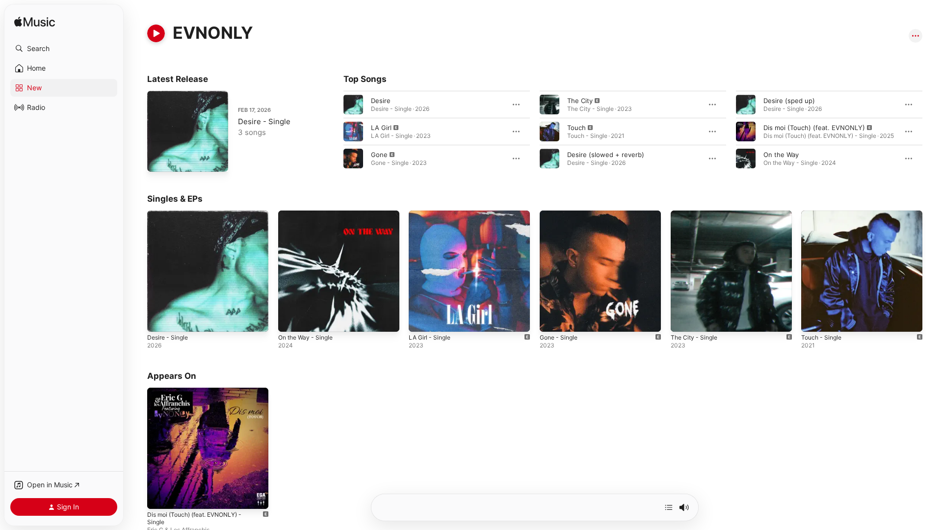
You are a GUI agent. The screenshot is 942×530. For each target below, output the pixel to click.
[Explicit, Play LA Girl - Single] (421, 319)
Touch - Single (823, 214)
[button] (64, 48)
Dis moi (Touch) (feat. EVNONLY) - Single (200, 395)
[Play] (156, 33)
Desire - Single (264, 121)
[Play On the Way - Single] (290, 319)
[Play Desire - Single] (159, 159)
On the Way (781, 155)
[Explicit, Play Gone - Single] (552, 319)
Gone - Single (561, 214)
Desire (381, 101)
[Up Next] (669, 507)
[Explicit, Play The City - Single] (683, 319)
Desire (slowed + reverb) (605, 155)
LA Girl (381, 128)
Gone (379, 155)
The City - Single (696, 214)
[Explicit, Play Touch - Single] (813, 319)
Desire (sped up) (789, 101)
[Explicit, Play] (353, 131)
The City (580, 101)
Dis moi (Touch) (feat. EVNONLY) (814, 128)
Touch (576, 128)
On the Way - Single (308, 214)
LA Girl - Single (432, 214)
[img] (34, 22)
